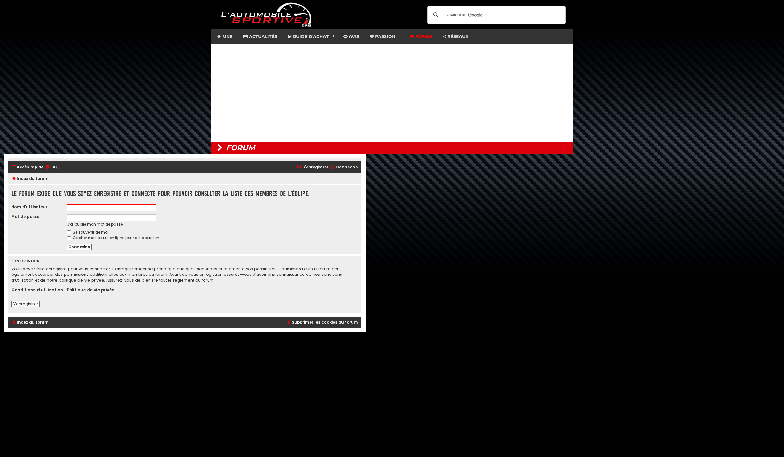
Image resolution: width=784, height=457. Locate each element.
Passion (384, 36)
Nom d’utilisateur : (30, 206)
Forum (423, 36)
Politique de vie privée (90, 290)
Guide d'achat (310, 36)
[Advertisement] (392, 93)
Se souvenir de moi (90, 232)
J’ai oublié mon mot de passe (95, 224)
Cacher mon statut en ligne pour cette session (115, 237)
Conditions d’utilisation (37, 290)
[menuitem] (51, 167)
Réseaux (457, 36)
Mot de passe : (26, 216)
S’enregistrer (25, 304)
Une (227, 36)
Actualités (262, 36)
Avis (353, 36)
